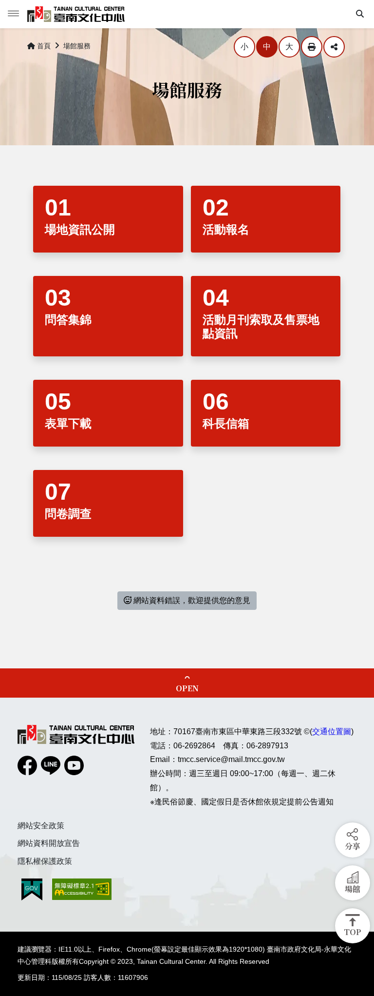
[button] (360, 14)
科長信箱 (226, 423)
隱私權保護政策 (45, 861)
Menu (13, 13)
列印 (311, 47)
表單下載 (68, 423)
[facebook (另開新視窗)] (27, 765)
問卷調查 (68, 513)
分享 (334, 47)
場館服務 (77, 46)
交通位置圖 (331, 731)
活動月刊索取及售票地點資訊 (261, 326)
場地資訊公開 (80, 229)
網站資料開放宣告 (49, 843)
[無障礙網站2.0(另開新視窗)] (82, 889)
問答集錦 (68, 319)
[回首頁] (76, 14)
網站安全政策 (41, 825)
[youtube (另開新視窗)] (74, 765)
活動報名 (226, 229)
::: (20, 44)
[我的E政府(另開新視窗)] (31, 889)
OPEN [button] (187, 688)
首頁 (44, 46)
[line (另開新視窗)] (50, 765)
